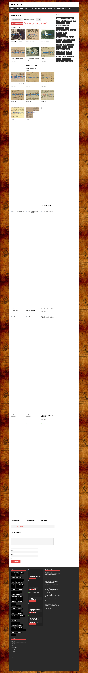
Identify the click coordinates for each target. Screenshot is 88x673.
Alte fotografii (43, 23)
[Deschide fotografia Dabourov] (48, 95)
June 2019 (13, 651)
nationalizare (60, 49)
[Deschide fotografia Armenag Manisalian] (18, 34)
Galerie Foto (51, 8)
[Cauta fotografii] (16, 19)
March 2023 (13, 645)
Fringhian (72, 39)
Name (12, 546)
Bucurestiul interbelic (66, 20)
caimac (67, 27)
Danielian (71, 37)
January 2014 (13, 664)
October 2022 (13, 649)
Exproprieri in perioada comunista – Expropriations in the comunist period (35, 620)
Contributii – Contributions (50, 602)
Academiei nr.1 (60, 18)
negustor (67, 49)
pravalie (59, 58)
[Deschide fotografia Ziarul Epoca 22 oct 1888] (48, 259)
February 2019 (13, 653)
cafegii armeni (60, 25)
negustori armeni (61, 54)
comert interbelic (61, 35)
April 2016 (13, 657)
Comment (13, 537)
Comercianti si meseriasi (17, 23)
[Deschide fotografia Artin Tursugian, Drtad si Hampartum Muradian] (33, 52)
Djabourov (65, 39)
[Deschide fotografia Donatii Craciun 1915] (48, 155)
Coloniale (59, 32)
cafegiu (66, 25)
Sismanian (59, 61)
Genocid (58, 42)
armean (66, 18)
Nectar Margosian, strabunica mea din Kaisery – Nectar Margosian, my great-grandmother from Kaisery (52, 589)
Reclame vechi (28, 23)
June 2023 (13, 643)
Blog (70, 8)
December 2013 (14, 666)
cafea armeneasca (61, 23)
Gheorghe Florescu (66, 42)
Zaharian (70, 61)
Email (12, 550)
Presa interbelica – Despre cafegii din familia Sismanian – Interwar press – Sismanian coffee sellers (52, 581)
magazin (71, 44)
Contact (13, 10)
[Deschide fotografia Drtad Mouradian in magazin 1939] (18, 259)
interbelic (59, 44)
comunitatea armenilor (62, 37)
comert (65, 32)
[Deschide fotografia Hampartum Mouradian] (18, 364)
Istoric (27, 8)
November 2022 (14, 647)
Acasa (12, 8)
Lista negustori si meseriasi (39, 8)
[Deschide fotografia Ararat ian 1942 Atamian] (18, 52)
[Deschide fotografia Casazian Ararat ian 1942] (18, 77)
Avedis (58, 20)
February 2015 (13, 659)
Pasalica (59, 56)
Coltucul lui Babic (48, 577)
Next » (21, 526)
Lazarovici (65, 44)
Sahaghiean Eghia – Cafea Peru (35, 610)
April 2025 (13, 641)
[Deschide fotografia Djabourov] (18, 112)
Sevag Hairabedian (66, 58)
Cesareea (67, 30)
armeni (71, 18)
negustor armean (61, 51)
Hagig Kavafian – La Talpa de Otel (35, 598)
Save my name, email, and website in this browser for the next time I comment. (28, 558)
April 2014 (13, 661)
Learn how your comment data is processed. (36, 565)
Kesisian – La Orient (49, 572)
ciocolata (73, 30)
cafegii (68, 23)
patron (64, 56)
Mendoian (64, 47)
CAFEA (74, 20)
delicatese (59, 39)
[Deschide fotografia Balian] (48, 52)
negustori (69, 51)
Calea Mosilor (60, 30)
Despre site (20, 8)
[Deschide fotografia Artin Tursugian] (48, 34)
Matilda (58, 47)
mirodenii (70, 47)
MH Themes (28, 670)
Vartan (64, 61)
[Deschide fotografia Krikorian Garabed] (18, 471)
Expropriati (35, 23)
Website (12, 554)
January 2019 (13, 655)
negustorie (69, 54)
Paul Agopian (70, 56)
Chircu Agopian (34, 588)
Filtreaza (38, 19)
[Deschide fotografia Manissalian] (48, 471)
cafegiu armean (60, 27)
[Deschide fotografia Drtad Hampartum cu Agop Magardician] (33, 259)
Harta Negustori (61, 8)
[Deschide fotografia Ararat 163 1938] (33, 34)
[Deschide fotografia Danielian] (33, 77)
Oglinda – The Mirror (35, 576)
